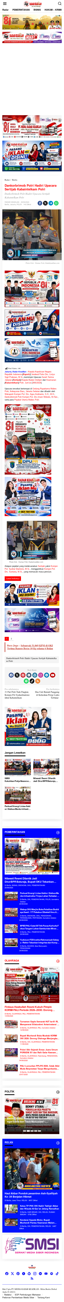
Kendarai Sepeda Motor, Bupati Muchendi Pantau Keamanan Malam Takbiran (37, 1221)
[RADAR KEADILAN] (33, 3)
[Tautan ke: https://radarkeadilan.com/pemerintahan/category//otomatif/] (58, 832)
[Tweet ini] (45, 203)
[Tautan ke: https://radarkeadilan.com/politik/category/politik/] (58, 1092)
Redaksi (7, 1294)
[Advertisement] (32, 79)
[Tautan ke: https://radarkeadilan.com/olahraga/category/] (58, 961)
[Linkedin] (46, 675)
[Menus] (4, 3)
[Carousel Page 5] (39, 1131)
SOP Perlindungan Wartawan (28, 1294)
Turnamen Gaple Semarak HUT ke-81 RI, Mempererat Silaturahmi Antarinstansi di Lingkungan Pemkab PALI (39, 1023)
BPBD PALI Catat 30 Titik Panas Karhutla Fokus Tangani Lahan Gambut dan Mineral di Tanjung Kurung (39, 927)
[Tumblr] (28, 675)
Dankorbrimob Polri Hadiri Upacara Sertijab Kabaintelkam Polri (31, 659)
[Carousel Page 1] (24, 1131)
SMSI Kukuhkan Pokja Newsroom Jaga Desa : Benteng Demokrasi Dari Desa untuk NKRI (18, 779)
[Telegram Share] (50, 203)
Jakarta (13, 204)
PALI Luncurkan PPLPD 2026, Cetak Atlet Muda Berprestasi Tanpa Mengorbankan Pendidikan (39, 1067)
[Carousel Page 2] (28, 1131)
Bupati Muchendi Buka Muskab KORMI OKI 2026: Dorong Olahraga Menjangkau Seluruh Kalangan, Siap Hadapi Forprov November (39, 1037)
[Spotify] (26, 681)
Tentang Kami (43, 1297)
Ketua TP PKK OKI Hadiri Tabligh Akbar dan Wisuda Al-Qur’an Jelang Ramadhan (39, 1207)
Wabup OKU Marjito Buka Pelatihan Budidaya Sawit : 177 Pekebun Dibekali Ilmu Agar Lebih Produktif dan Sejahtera (39, 911)
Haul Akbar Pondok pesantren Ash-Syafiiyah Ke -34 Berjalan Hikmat (31, 1195)
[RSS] (37, 681)
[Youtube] (52, 675)
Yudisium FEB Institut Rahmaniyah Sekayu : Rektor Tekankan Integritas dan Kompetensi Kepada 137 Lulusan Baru (39, 941)
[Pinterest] (23, 675)
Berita (7, 204)
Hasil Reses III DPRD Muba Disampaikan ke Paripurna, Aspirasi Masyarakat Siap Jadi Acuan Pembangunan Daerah (31, 1120)
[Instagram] (40, 675)
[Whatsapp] (56, 203)
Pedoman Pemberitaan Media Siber (18, 1297)
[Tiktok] (32, 681)
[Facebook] (11, 675)
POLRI (19, 204)
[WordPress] (34, 675)
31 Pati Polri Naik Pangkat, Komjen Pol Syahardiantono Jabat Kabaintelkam (17, 693)
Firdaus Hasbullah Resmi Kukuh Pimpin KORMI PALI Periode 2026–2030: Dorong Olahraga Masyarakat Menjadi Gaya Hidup (29, 1008)
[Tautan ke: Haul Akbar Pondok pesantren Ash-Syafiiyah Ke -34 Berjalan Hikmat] (32, 1168)
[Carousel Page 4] (35, 1131)
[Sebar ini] (40, 203)
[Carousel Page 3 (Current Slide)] (32, 1131)
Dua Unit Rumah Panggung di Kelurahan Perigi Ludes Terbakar (47, 693)
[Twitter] (17, 675)
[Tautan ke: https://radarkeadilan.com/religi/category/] (58, 1143)
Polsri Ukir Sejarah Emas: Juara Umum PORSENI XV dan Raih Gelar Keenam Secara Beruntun (39, 1051)
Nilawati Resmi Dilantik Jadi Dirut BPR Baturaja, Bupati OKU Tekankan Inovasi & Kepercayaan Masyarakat (44, 779)
